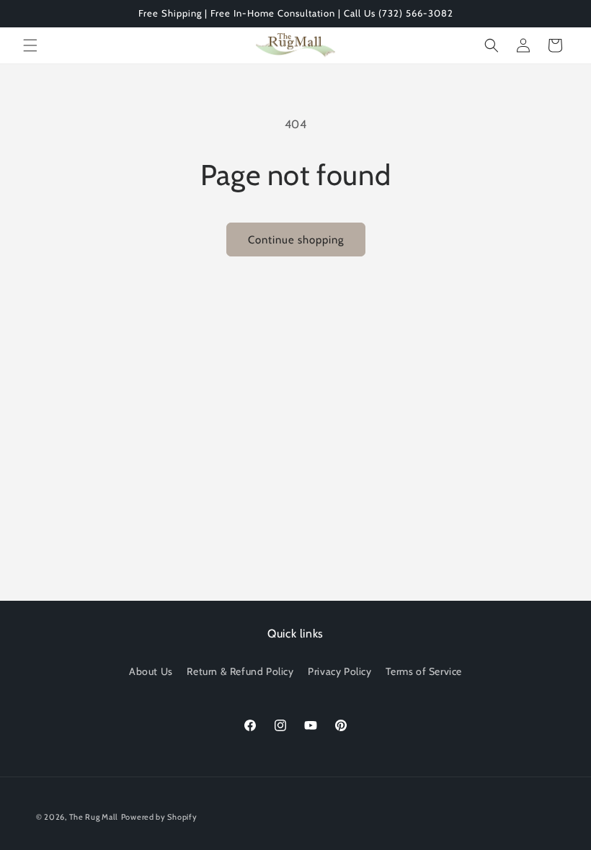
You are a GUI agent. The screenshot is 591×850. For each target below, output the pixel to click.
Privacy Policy (339, 671)
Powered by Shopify (159, 817)
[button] (30, 45)
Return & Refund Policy (240, 671)
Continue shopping (296, 239)
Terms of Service (424, 671)
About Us (151, 671)
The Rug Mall (93, 817)
